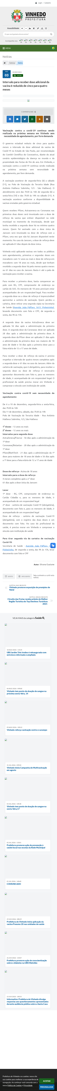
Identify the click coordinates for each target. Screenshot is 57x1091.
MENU (8, 48)
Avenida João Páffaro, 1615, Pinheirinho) (33, 307)
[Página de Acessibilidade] (46, 28)
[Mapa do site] (42, 28)
